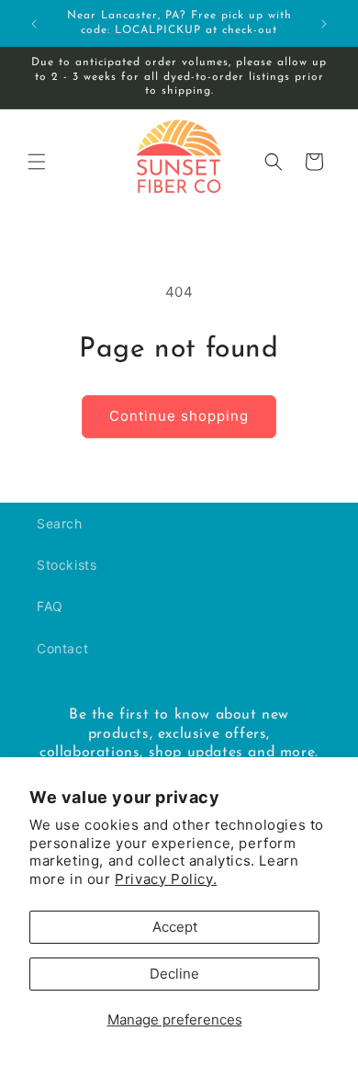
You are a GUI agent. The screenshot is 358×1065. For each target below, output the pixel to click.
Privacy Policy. (166, 879)
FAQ (50, 606)
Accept (174, 926)
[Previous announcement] (34, 24)
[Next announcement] (324, 24)
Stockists (66, 564)
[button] (37, 162)
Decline (174, 973)
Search (60, 523)
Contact (62, 648)
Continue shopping (179, 416)
